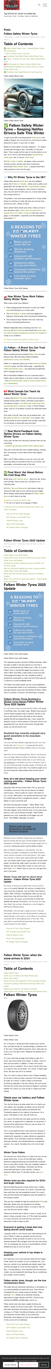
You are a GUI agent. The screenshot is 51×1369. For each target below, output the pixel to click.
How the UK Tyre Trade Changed (18, 514)
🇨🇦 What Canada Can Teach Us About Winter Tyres (22, 64)
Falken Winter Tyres (11, 973)
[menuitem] (38, 5)
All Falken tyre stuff (23, 962)
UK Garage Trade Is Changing (17, 527)
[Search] (38, 5)
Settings (44, 1365)
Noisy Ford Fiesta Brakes (15, 524)
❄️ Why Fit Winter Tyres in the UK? (16, 53)
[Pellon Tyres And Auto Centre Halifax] (21, 5)
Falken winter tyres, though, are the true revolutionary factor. (25, 991)
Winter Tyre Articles (21, 37)
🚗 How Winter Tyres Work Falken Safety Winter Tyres (23, 56)
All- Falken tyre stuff (33, 37)
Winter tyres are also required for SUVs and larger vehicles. (25, 981)
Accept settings (10, 1365)
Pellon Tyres (10, 161)
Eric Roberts (7, 546)
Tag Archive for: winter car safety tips (20, 13)
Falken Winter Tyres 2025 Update (24, 540)
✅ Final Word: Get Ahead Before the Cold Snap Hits (23, 72)
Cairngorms (21, 745)
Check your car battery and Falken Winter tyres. (21, 975)
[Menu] (43, 5)
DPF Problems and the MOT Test (18, 517)
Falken (14, 868)
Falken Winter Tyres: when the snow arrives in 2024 (23, 956)
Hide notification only (28, 1365)
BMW (41, 1201)
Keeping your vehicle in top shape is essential (20, 989)
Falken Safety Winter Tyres (20, 33)
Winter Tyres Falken (11, 978)
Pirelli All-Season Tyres (14, 520)
